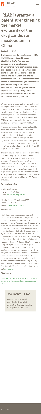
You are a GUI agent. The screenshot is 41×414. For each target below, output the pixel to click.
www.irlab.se (8, 269)
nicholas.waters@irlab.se (15, 206)
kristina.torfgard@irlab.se (16, 195)
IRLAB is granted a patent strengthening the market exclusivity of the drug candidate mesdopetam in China (19, 281)
